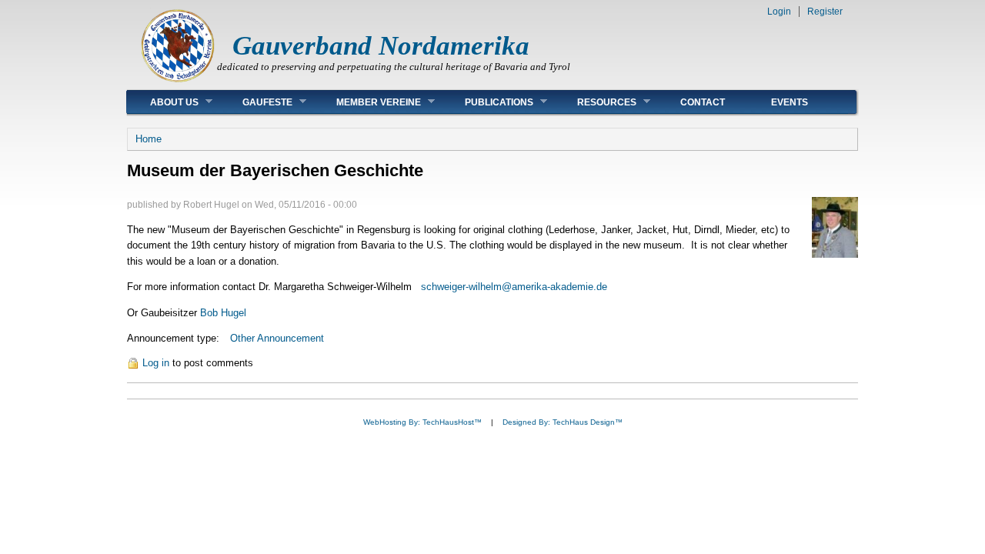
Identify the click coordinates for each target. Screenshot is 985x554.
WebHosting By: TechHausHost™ (422, 422)
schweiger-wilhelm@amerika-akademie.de (514, 286)
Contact (702, 102)
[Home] (178, 81)
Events (789, 102)
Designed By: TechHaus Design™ (563, 422)
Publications (487, 102)
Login (779, 11)
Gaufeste (255, 102)
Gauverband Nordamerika (380, 46)
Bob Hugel (221, 313)
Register (825, 11)
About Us (163, 102)
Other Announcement (277, 338)
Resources (595, 102)
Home (148, 139)
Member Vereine (367, 102)
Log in (155, 363)
